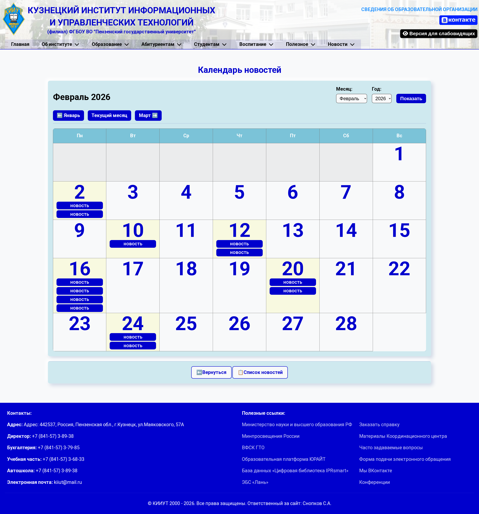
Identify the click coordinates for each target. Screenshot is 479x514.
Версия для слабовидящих (441, 33)
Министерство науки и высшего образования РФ (297, 424)
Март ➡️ (148, 115)
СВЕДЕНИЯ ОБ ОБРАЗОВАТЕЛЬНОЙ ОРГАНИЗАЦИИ (419, 9)
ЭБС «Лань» (255, 482)
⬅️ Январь (68, 115)
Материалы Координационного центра (403, 436)
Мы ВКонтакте (375, 470)
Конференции (374, 482)
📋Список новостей (260, 372)
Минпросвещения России (271, 436)
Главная (20, 44)
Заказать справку (379, 424)
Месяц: (344, 89)
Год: (376, 89)
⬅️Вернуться (211, 372)
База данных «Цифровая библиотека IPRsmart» (295, 470)
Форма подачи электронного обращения (405, 459)
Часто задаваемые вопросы (391, 447)
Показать (411, 98)
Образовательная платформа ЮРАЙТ (284, 459)
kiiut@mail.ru (68, 482)
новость (79, 205)
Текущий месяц (109, 115)
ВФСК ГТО (253, 447)
